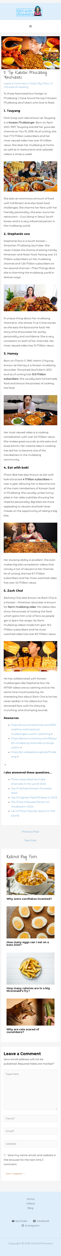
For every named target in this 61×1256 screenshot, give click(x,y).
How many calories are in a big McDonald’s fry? (28, 990)
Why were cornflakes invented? (29, 899)
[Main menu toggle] (30, 26)
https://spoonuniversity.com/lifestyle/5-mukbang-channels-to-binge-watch (34, 743)
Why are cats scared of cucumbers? (23, 1031)
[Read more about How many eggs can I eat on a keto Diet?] (30, 922)
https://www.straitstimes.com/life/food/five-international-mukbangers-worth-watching (33, 729)
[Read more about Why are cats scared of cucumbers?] (30, 1011)
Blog (30, 1208)
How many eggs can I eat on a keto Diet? (28, 943)
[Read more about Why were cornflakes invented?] (30, 878)
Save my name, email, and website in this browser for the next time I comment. (30, 1160)
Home (30, 1198)
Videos (30, 1203)
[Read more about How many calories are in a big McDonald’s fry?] (30, 968)
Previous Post (30, 831)
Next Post (30, 840)
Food (33, 83)
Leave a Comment (16, 83)
